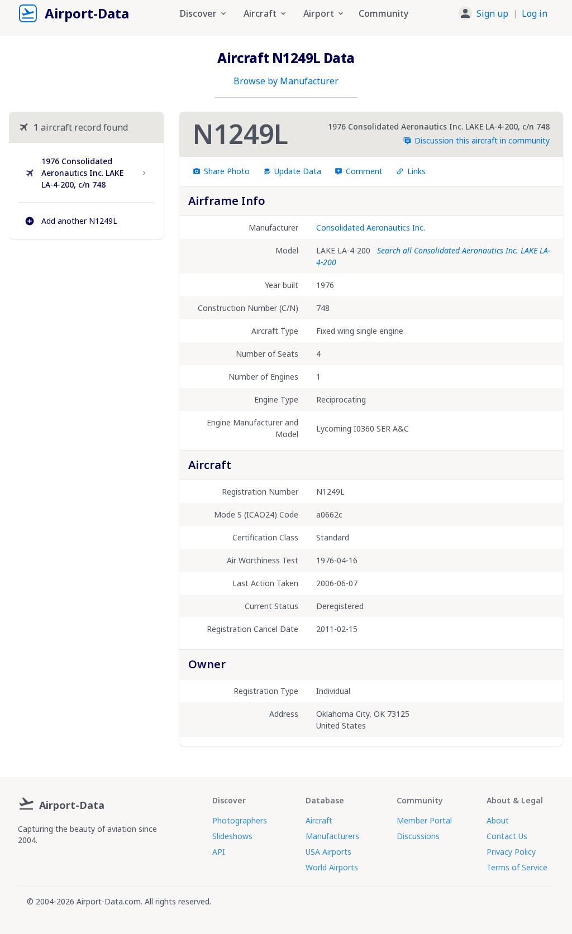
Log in (534, 13)
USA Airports (328, 851)
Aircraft (319, 820)
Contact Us (507, 836)
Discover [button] (198, 13)
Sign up (492, 13)
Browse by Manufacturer (286, 81)
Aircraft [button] (260, 13)
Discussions (418, 836)
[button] (503, 13)
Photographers (239, 820)
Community (383, 13)
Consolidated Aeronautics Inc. (370, 227)
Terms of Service (517, 867)
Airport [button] (318, 13)
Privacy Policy (511, 851)
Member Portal (424, 820)
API (218, 851)
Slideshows (232, 836)
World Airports (332, 867)
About (498, 820)
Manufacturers (332, 836)
